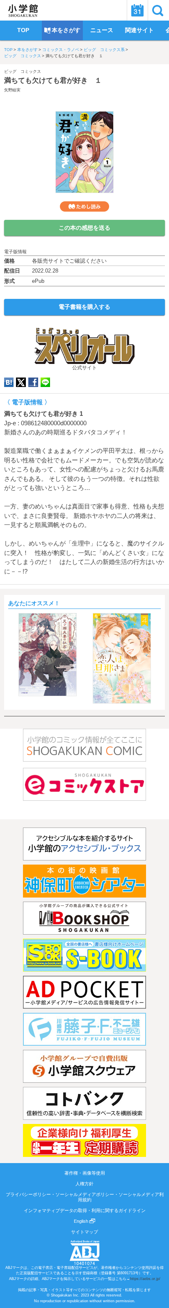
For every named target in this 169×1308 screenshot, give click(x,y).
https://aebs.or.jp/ (145, 1279)
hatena (9, 382)
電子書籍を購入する (84, 306)
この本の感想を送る (84, 227)
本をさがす (27, 49)
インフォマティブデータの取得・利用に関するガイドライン (85, 1210)
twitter (21, 382)
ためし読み (84, 206)
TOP (8, 49)
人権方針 (84, 1183)
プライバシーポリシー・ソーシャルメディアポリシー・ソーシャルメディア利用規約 (85, 1197)
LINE (45, 382)
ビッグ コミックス (22, 56)
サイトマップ (84, 1231)
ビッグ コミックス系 (104, 49)
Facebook (33, 382)
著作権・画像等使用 (84, 1172)
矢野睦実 (12, 90)
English (81, 1221)
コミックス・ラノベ (60, 49)
